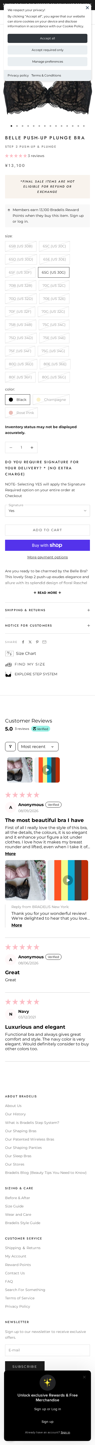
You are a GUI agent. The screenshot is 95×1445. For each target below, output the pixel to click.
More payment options (47, 557)
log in (22, 221)
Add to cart (47, 530)
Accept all (47, 38)
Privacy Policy (17, 1306)
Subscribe (24, 1366)
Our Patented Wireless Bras (29, 1139)
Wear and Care (18, 1214)
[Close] (87, 7)
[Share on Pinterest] (37, 642)
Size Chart (26, 653)
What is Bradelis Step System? (32, 1122)
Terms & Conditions (46, 75)
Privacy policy (18, 75)
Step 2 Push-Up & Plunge (30, 146)
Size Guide (14, 1206)
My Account (15, 1256)
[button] (16, 155)
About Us (13, 1105)
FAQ (9, 1281)
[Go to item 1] (19, 770)
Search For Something (25, 1289)
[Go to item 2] (47, 770)
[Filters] (10, 746)
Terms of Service (19, 1298)
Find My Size (30, 664)
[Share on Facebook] (23, 642)
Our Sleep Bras (18, 1156)
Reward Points (18, 1264)
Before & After (17, 1198)
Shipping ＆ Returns (23, 1248)
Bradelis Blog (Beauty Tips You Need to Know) (46, 1172)
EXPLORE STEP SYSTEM (36, 674)
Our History (15, 1114)
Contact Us (15, 1273)
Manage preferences (47, 61)
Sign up (77, 215)
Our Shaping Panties (23, 1147)
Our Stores (14, 1164)
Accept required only (48, 50)
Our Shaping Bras (20, 1131)
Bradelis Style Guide (22, 1223)
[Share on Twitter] (30, 642)
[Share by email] (44, 642)
